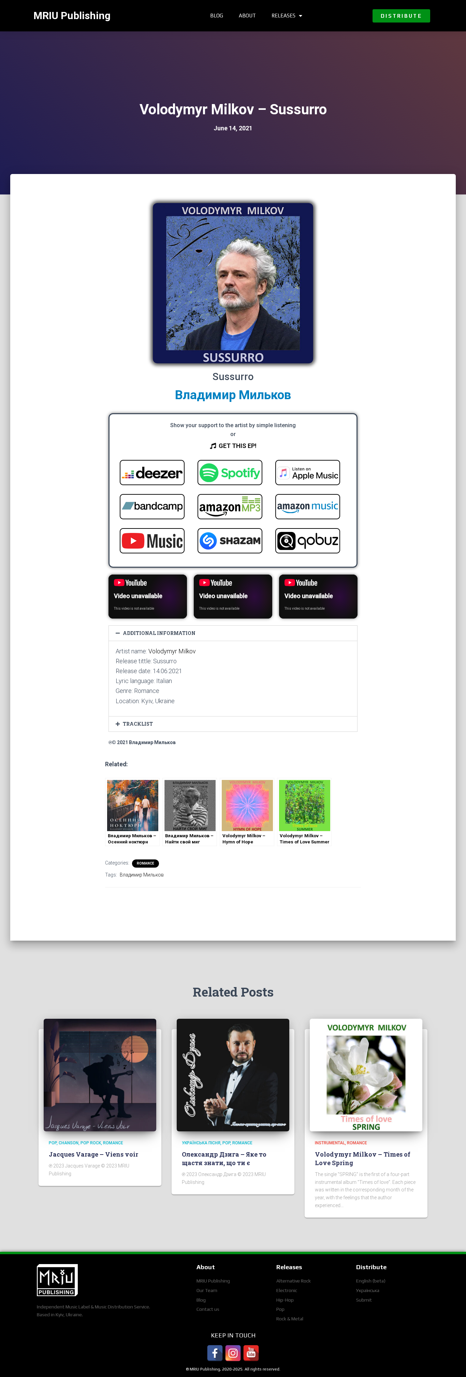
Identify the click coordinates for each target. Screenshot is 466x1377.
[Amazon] (230, 508)
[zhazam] (230, 542)
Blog (216, 15)
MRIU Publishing (72, 15)
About (247, 15)
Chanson (68, 1143)
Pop (53, 1143)
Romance (145, 863)
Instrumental (330, 1143)
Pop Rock (91, 1143)
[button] (401, 16)
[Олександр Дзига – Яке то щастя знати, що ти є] (233, 1074)
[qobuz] (307, 542)
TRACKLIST (138, 724)
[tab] (233, 633)
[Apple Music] (307, 474)
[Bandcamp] (152, 508)
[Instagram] (233, 1353)
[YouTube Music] (152, 542)
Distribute (371, 1267)
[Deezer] (152, 474)
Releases (283, 15)
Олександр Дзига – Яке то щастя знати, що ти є (224, 1158)
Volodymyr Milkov (172, 651)
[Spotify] (230, 474)
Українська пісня (201, 1143)
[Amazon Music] (307, 508)
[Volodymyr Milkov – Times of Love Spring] (366, 1074)
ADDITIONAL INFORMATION (159, 633)
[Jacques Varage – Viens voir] (100, 1074)
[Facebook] (215, 1353)
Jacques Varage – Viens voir (93, 1154)
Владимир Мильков (233, 395)
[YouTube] (251, 1353)
